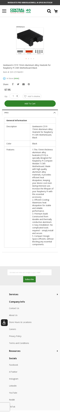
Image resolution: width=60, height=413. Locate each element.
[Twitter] (18, 84)
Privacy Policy (15, 336)
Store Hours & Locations (20, 322)
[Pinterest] (29, 84)
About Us (13, 315)
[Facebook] (13, 84)
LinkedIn (13, 385)
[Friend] (23, 84)
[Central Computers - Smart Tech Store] (24, 11)
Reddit (12, 399)
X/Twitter (13, 371)
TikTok (12, 406)
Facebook (13, 365)
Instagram (13, 378)
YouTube (13, 392)
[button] (26, 59)
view (16, 78)
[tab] (30, 112)
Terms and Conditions (19, 343)
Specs (6, 113)
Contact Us (14, 308)
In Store (10, 78)
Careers (12, 329)
